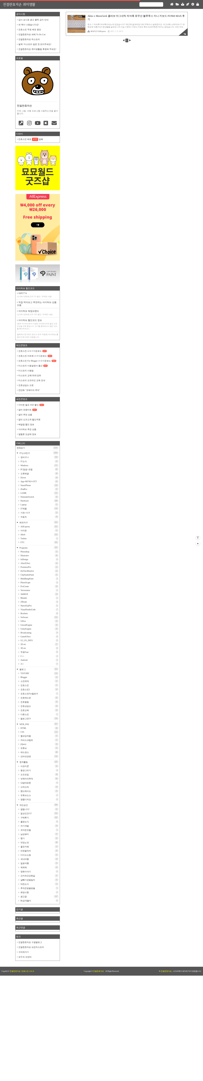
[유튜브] (37, 123)
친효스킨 (39, 685)
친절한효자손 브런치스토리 (31, 947)
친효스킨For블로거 (39, 693)
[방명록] (182, 4)
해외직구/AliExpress (98, 31)
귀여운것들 (39, 830)
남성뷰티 (39, 834)
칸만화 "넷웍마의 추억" (29, 390)
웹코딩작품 (39, 736)
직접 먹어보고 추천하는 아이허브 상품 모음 (36, 303)
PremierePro (39, 567)
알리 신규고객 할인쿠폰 (29, 420)
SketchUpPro (39, 606)
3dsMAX (39, 594)
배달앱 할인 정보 (26, 424)
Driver (39, 478)
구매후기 (39, 817)
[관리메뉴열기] (198, 537)
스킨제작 (39, 681)
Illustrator (39, 555)
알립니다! (39, 809)
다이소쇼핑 (39, 855)
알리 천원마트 (27, 410)
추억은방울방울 (39, 888)
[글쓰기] (187, 4)
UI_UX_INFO (39, 640)
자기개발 (39, 826)
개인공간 (38, 805)
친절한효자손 (98, 971)
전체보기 (37, 448)
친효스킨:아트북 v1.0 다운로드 (35, 356)
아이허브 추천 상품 (27, 429)
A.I (39, 664)
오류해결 (39, 473)
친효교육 (39, 710)
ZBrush (39, 602)
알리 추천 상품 (25, 415)
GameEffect (39, 636)
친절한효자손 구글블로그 (30, 942)
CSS (39, 732)
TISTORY (39, 673)
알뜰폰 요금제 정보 (27, 434)
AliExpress (39, 527)
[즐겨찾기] (21, 123)
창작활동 (38, 762)
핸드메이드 (39, 791)
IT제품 (39, 508)
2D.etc (39, 644)
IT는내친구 (38, 453)
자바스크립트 (39, 740)
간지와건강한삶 (39, 876)
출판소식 (39, 822)
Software (39, 617)
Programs (38, 547)
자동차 (39, 517)
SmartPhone (39, 485)
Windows (39, 465)
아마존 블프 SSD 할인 (30, 405)
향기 (39, 838)
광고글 (39, 896)
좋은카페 (39, 846)
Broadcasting (39, 633)
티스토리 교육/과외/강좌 (29, 375)
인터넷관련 (39, 756)
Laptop (39, 505)
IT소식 (39, 461)
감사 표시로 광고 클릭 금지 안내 (33, 20)
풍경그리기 (39, 770)
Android (39, 660)
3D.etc (39, 648)
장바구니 (39, 457)
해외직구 (38, 522)
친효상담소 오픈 (26, 385)
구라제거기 (23, 952)
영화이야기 (39, 871)
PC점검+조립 (39, 469)
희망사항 (39, 892)
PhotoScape (39, 582)
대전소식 (39, 884)
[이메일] (54, 123)
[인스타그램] (29, 123)
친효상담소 (39, 706)
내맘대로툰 (39, 783)
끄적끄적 (39, 787)
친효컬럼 (39, 702)
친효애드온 (39, 698)
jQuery (39, 744)
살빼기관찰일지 (39, 880)
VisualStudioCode (39, 609)
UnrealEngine (39, 625)
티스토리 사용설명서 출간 (32, 366)
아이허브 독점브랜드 (35, 313)
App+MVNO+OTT (39, 481)
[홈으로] (172, 4)
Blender (39, 598)
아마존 (39, 530)
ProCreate (39, 586)
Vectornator (39, 590)
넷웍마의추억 (39, 779)
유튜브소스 (39, 795)
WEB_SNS (38, 724)
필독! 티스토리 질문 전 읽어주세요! (34, 44)
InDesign (39, 559)
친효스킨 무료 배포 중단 (29, 29)
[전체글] (177, 4)
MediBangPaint (39, 579)
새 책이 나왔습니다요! (28, 25)
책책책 (39, 867)
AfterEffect (39, 563)
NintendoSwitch (39, 497)
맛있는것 (39, 842)
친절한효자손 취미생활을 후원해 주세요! (37, 49)
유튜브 (39, 748)
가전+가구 (39, 513)
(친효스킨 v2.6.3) (27, 971)
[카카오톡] (46, 123)
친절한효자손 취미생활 (19, 4)
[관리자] (192, 4)
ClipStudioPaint (39, 575)
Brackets (39, 613)
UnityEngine (39, 629)
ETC (39, 542)
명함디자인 (39, 799)
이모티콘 (39, 766)
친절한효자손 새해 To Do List (31, 34)
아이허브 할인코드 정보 (37, 324)
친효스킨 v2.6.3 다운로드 (32, 351)
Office (39, 621)
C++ (39, 656)
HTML (39, 728)
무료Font (39, 652)
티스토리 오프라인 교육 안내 (31, 380)
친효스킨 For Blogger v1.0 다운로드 (37, 361)
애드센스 (39, 752)
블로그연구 (39, 718)
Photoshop (39, 552)
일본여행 (39, 863)
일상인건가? (39, 813)
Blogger (39, 677)
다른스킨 (39, 714)
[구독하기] (198, 543)
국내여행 (39, 859)
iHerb (39, 535)
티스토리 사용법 (26, 371)
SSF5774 (34, 295)
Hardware (39, 501)
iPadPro (39, 489)
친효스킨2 (39, 689)
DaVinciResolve (39, 571)
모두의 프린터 (25, 957)
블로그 (38, 669)
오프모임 (39, 774)
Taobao (39, 538)
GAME (39, 493)
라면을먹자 (39, 851)
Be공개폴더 (39, 900)
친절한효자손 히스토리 (29, 39)
